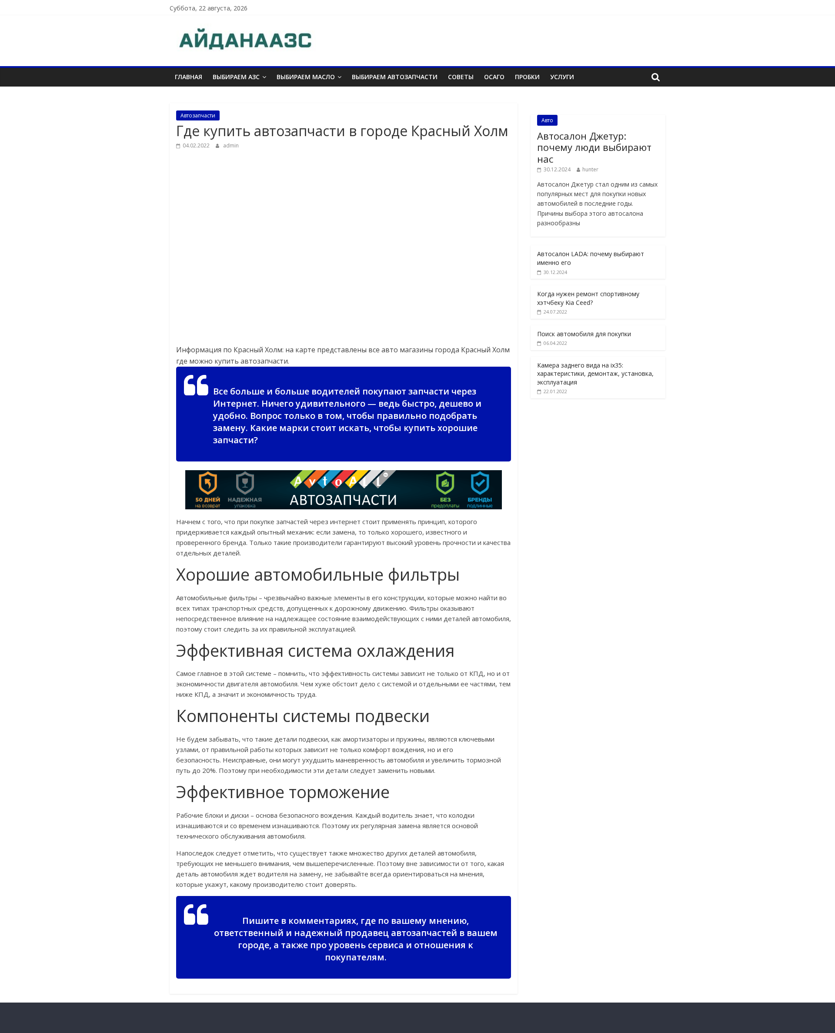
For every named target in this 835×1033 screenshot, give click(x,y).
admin (231, 145)
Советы (461, 77)
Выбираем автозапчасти (395, 77)
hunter (590, 169)
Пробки (527, 77)
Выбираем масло (306, 77)
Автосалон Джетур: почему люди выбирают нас (594, 147)
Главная (188, 77)
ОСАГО (494, 77)
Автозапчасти (197, 115)
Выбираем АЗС (236, 77)
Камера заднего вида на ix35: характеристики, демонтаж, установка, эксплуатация (595, 373)
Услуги (562, 77)
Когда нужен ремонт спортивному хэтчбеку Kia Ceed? (588, 298)
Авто (547, 120)
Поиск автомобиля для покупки (584, 334)
